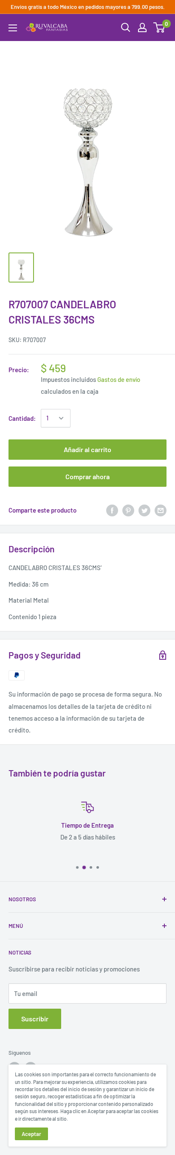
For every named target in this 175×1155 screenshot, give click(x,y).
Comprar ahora (87, 476)
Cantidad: (22, 418)
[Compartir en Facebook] (112, 510)
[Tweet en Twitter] (144, 510)
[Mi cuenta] (142, 27)
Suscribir (34, 1019)
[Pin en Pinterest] (128, 510)
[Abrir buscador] (125, 27)
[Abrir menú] (12, 28)
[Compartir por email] (161, 510)
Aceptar (31, 1133)
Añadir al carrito (87, 449)
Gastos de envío (118, 379)
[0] (159, 27)
